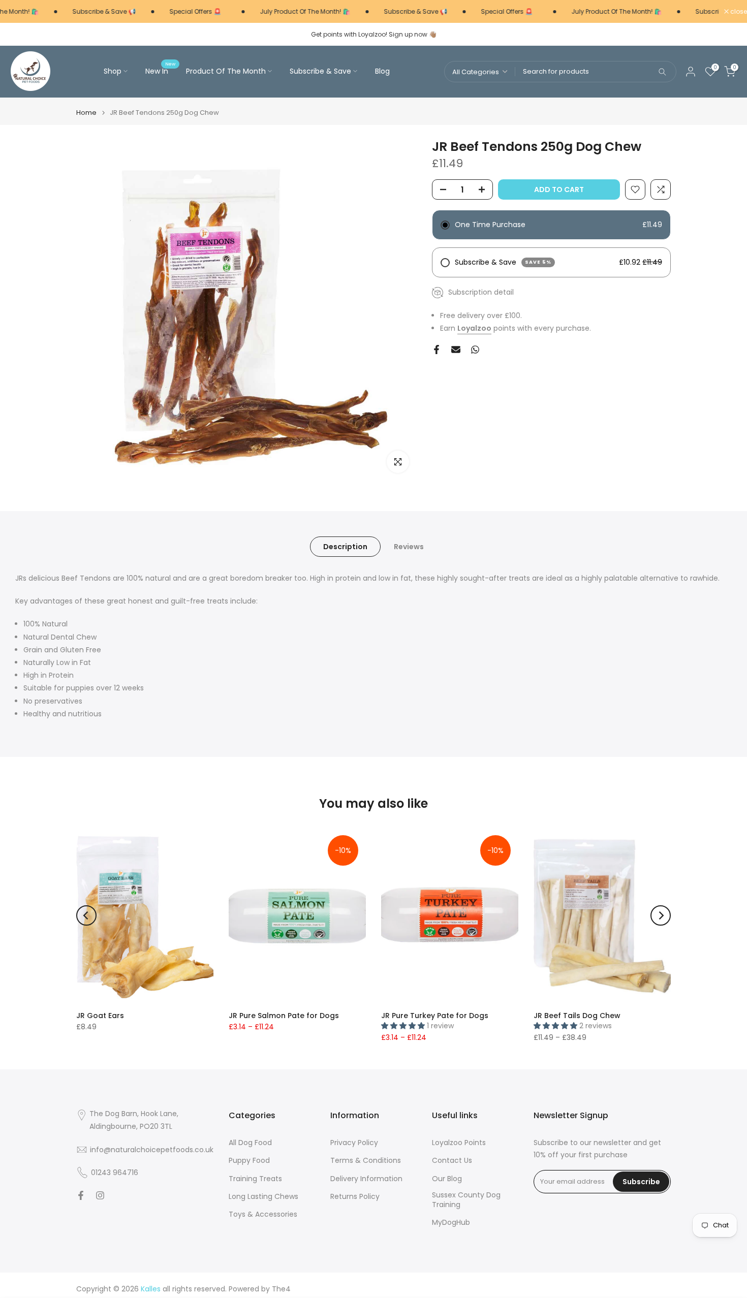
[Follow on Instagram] (100, 1195)
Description (345, 547)
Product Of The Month (226, 71)
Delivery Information (366, 1179)
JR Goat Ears (100, 1015)
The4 (281, 1289)
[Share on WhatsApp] (475, 349)
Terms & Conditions (365, 1160)
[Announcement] (90, 11)
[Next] (660, 915)
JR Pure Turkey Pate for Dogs (434, 1015)
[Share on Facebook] (436, 349)
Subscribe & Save (320, 71)
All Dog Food (250, 1143)
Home (86, 112)
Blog (382, 71)
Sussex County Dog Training (466, 1200)
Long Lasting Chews (263, 1196)
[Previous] (86, 915)
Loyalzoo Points (459, 1143)
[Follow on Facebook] (80, 1195)
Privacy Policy (354, 1143)
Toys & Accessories (263, 1214)
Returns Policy (355, 1196)
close (738, 12)
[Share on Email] (455, 349)
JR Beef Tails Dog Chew (577, 1015)
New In (160, 70)
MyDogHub (451, 1222)
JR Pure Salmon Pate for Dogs (284, 1015)
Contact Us (452, 1160)
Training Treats (255, 1179)
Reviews (409, 547)
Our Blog (447, 1179)
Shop (112, 71)
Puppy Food (249, 1160)
